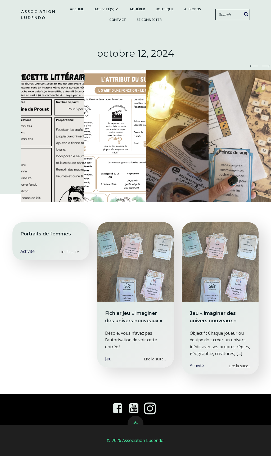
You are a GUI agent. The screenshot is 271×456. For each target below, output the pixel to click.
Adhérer (137, 9)
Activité (27, 251)
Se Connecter (149, 19)
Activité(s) (104, 9)
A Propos (192, 9)
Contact (117, 19)
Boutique (165, 9)
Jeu (108, 359)
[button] (254, 66)
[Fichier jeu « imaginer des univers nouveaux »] (135, 261)
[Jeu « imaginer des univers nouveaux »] (220, 261)
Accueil (77, 9)
